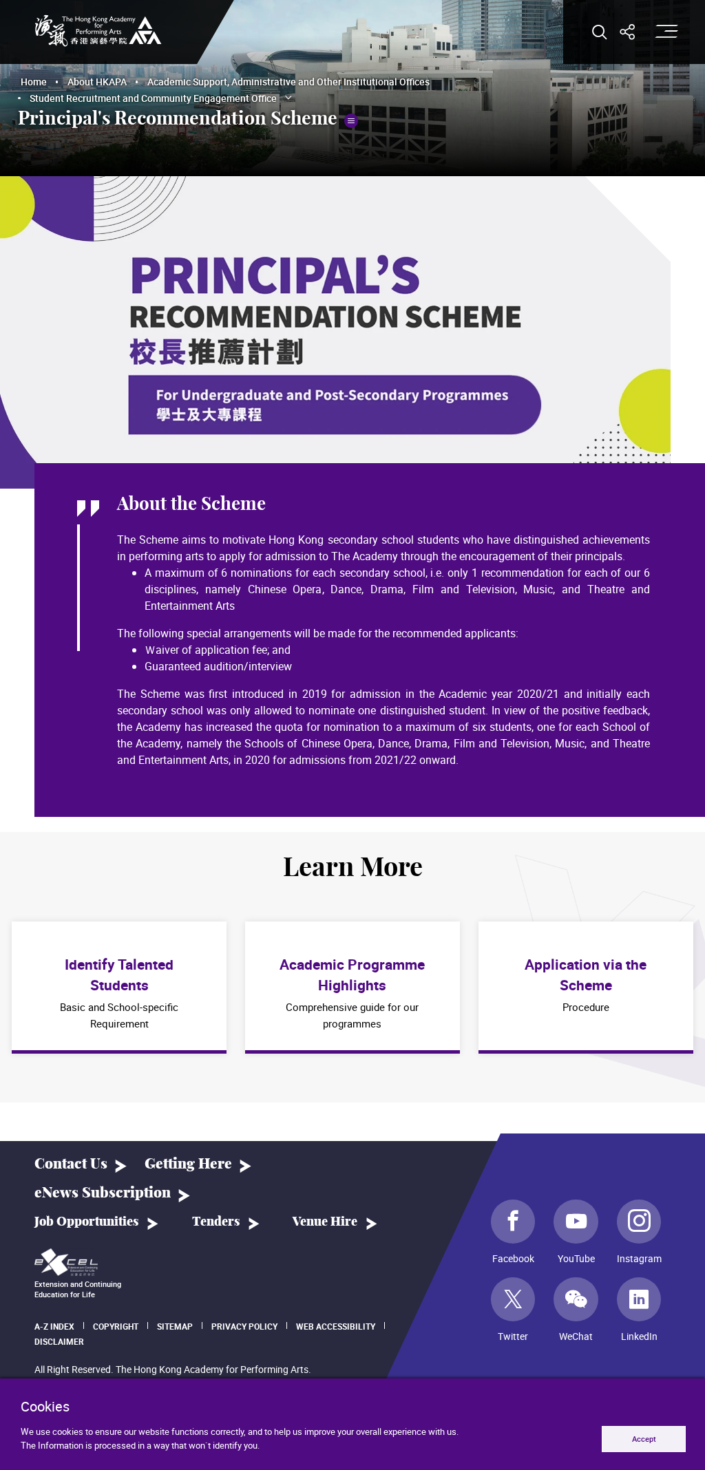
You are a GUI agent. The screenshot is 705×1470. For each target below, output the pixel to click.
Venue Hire (325, 1222)
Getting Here (188, 1164)
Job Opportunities (86, 1222)
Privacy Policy (244, 1326)
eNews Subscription (102, 1193)
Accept (644, 1439)
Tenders (216, 1222)
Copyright (115, 1326)
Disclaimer (59, 1341)
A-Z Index (54, 1326)
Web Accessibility (335, 1326)
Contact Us (70, 1164)
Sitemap (175, 1326)
